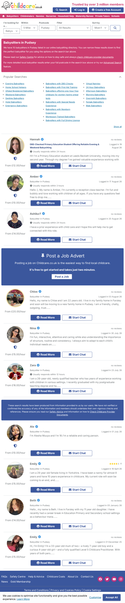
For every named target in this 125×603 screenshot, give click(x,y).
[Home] (3, 16)
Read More (47, 165)
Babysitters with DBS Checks (59, 83)
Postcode (44, 22)
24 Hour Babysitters (95, 87)
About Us (73, 576)
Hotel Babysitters (13, 102)
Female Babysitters (95, 102)
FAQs (4, 576)
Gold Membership (21, 581)
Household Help (66, 16)
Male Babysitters (94, 105)
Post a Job (62, 276)
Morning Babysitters (95, 94)
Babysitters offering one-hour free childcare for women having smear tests (62, 94)
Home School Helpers (15, 87)
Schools (115, 16)
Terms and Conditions (36, 590)
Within (24, 22)
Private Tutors (102, 16)
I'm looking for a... (11, 24)
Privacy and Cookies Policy (66, 590)
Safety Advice (56, 411)
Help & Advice (36, 576)
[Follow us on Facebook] (100, 579)
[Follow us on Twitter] (107, 579)
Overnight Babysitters (96, 98)
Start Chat (79, 165)
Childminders (27, 16)
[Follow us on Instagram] (121, 579)
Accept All (112, 597)
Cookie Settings (92, 590)
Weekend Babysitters (15, 94)
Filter (59, 22)
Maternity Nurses (84, 16)
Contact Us (87, 576)
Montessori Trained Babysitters (60, 116)
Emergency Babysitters (16, 105)
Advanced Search (112, 62)
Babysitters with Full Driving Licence (63, 120)
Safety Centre (27, 57)
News (4, 581)
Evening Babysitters (14, 83)
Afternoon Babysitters (96, 91)
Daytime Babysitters (14, 98)
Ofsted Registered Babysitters (19, 91)
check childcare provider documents (95, 57)
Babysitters (13, 16)
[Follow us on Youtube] (114, 579)
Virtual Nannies (93, 83)
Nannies (40, 16)
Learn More (23, 599)
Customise (95, 597)
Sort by (96, 22)
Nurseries (51, 16)
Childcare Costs (56, 576)
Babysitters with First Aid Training (61, 87)
